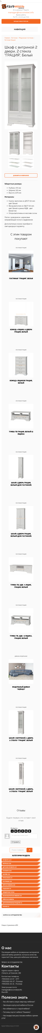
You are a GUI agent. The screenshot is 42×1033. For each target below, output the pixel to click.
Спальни (7, 870)
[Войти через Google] (26, 831)
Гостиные (7, 881)
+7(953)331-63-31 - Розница (12, 984)
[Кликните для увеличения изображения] (21, 95)
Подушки (7, 888)
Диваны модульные (21, 656)
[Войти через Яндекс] (22, 831)
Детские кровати (10, 867)
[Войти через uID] (12, 831)
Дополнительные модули (12, 903)
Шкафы (6, 874)
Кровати (7, 860)
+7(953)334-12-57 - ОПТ (10, 979)
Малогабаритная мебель (12, 895)
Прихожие (7, 878)
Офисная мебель (8, 899)
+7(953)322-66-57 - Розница (12, 981)
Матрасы (7, 863)
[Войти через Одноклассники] (29, 831)
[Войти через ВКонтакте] (15, 831)
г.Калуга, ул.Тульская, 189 (11, 973)
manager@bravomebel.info (21, 12)
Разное (6, 906)
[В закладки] (21, 175)
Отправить (16, 842)
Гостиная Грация (21, 247)
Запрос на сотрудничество (12, 915)
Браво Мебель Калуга (8, 1026)
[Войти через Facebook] (19, 831)
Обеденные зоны (8, 892)
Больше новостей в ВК (21, 21)
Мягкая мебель (9, 885)
